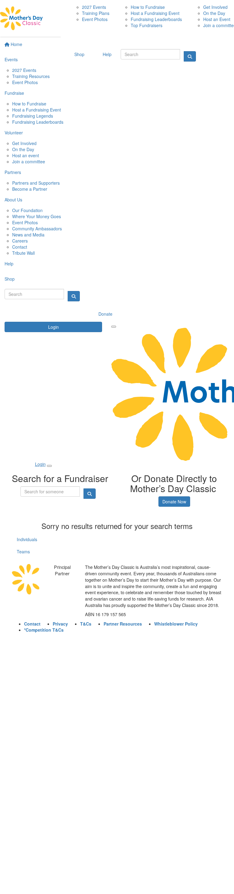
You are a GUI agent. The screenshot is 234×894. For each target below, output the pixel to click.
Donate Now (174, 501)
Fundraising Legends (32, 116)
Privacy (60, 624)
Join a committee (28, 161)
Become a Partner (29, 189)
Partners (13, 172)
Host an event (25, 155)
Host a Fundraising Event (36, 110)
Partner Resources (123, 624)
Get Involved (24, 143)
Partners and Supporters (36, 183)
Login (53, 327)
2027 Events (24, 70)
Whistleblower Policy (176, 624)
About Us (13, 200)
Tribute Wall (23, 253)
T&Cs (85, 624)
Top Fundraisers (146, 25)
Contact (19, 247)
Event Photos (25, 82)
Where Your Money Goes (36, 216)
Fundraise (14, 93)
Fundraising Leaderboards (37, 122)
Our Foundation (27, 210)
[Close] (49, 466)
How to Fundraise (29, 104)
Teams (23, 551)
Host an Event (216, 19)
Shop (10, 279)
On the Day (23, 149)
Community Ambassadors (37, 228)
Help (9, 264)
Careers (20, 241)
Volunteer (14, 132)
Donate (105, 314)
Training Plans (95, 13)
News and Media (28, 235)
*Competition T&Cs (44, 630)
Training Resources (31, 76)
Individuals (27, 539)
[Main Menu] (113, 327)
